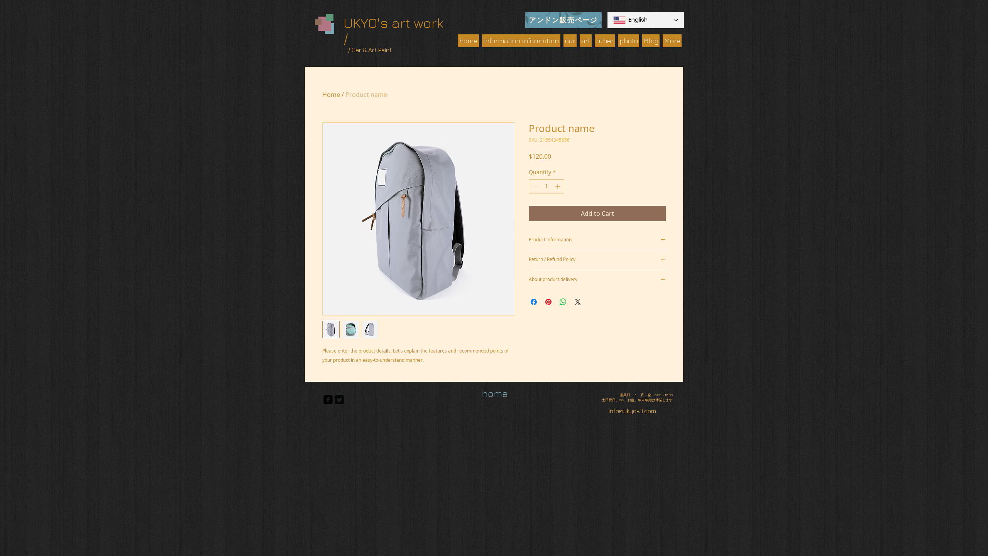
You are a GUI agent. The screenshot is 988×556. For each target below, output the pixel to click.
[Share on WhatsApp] (563, 302)
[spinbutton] (546, 186)
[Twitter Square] (339, 399)
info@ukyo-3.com (632, 410)
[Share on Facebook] (533, 302)
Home (331, 94)
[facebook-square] (328, 399)
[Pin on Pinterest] (548, 302)
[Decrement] (535, 186)
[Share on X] (577, 302)
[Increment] (558, 186)
